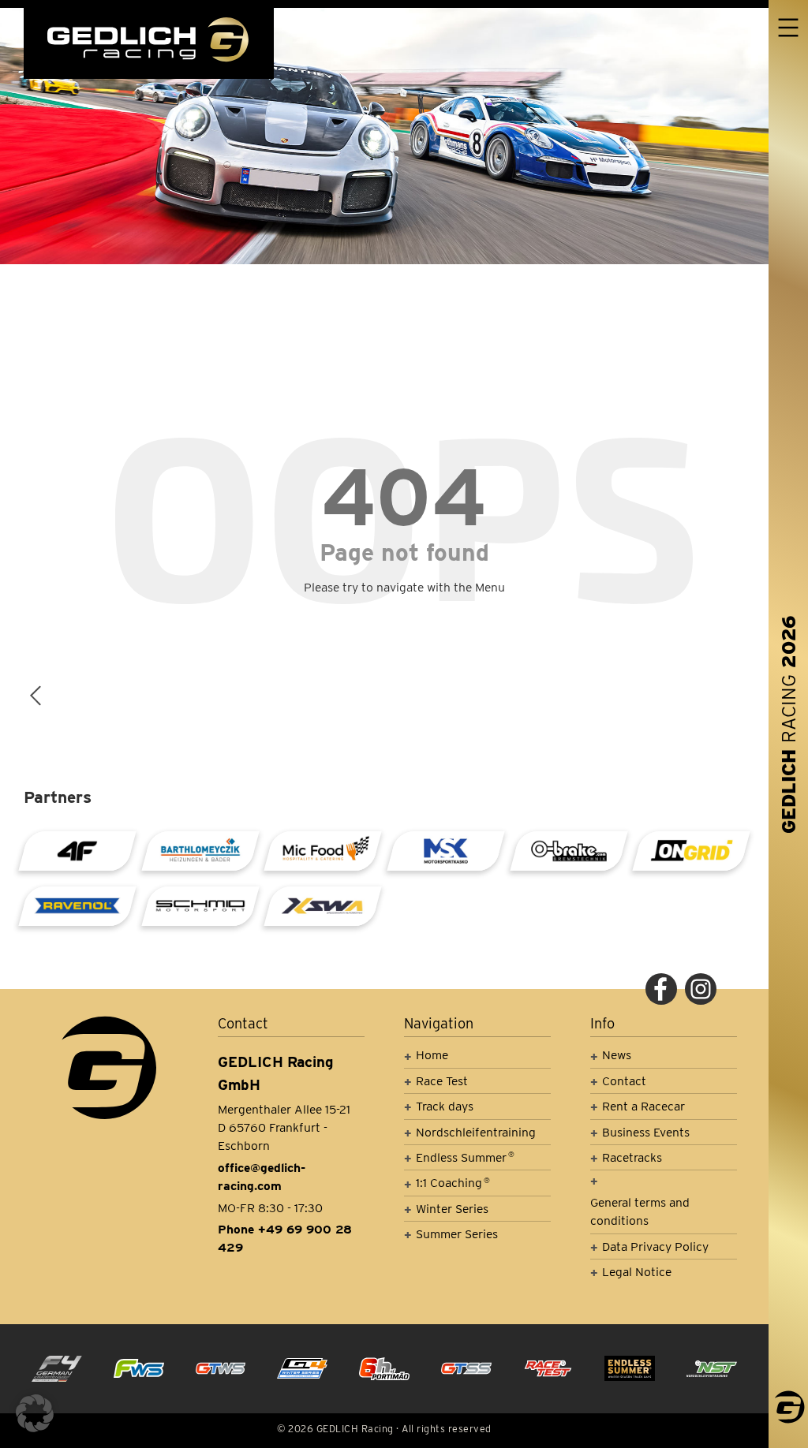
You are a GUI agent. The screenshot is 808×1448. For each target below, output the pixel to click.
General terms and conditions (640, 1211)
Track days (444, 1106)
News (616, 1054)
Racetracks (632, 1157)
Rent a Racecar (643, 1106)
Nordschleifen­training (476, 1132)
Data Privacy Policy (655, 1246)
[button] (34, 1413)
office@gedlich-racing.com (261, 1176)
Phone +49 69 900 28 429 (285, 1238)
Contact (624, 1080)
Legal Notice (636, 1271)
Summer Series (457, 1233)
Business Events (646, 1132)
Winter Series (452, 1208)
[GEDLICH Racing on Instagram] (700, 989)
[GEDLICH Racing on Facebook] (661, 989)
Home (432, 1054)
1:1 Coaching (453, 1182)
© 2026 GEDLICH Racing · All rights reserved (384, 1429)
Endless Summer (465, 1157)
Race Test (442, 1080)
